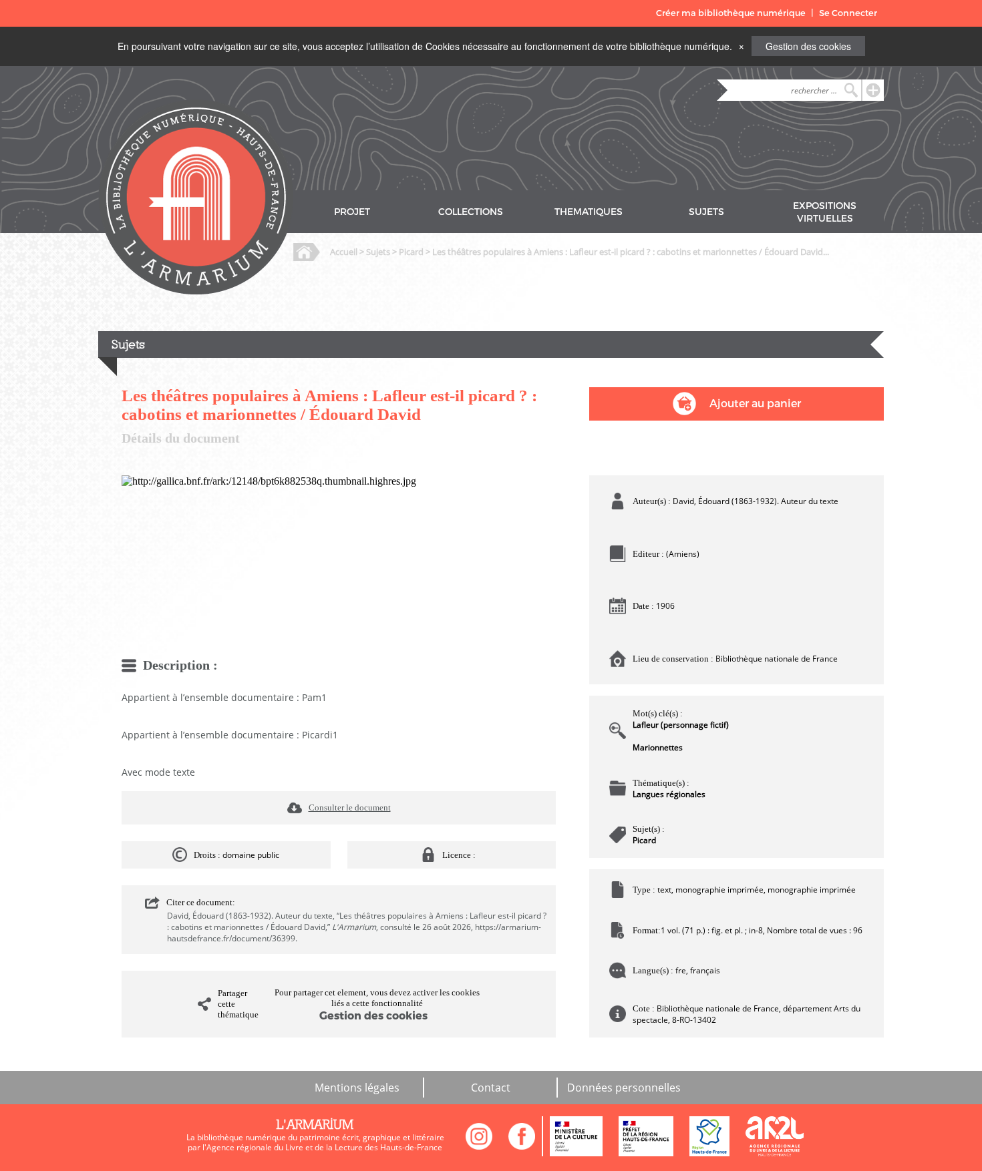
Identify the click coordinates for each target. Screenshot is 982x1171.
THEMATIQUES (588, 212)
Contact (490, 1087)
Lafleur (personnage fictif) (681, 724)
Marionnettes (658, 747)
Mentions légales (357, 1087)
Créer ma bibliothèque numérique (731, 13)
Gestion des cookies (808, 46)
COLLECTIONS (470, 212)
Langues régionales (669, 794)
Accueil (343, 252)
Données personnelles (624, 1087)
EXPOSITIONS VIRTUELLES (824, 212)
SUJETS (706, 212)
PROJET (352, 212)
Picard (411, 252)
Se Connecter (848, 13)
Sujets (378, 252)
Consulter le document (350, 807)
